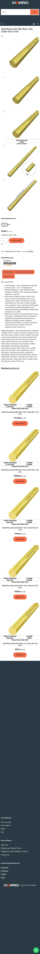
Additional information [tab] (24, 272)
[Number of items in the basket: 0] (37, 24)
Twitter (3, 874)
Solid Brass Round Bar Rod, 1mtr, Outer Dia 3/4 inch (20, 529)
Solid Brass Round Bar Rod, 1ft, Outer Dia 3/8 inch (20, 644)
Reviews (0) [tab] (8, 276)
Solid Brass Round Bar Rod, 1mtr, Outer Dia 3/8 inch (20, 587)
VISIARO (30, 251)
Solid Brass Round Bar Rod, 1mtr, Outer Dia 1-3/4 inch (20, 413)
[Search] (34, 12)
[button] (2, 36)
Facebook (4, 867)
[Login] (34, 24)
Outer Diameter (8, 218)
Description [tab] (8, 272)
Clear (9, 224)
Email (3, 877)
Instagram (4, 871)
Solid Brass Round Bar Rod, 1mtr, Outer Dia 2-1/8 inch (20, 471)
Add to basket (16, 240)
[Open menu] (2, 24)
